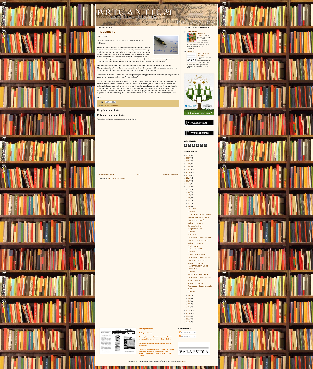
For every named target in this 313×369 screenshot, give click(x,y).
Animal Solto (192, 234)
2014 (188, 310)
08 (189, 200)
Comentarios (185, 336)
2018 (188, 178)
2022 (188, 167)
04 (189, 298)
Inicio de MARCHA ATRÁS (196, 220)
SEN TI (190, 289)
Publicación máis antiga (171, 175)
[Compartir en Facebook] (113, 102)
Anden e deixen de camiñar (197, 254)
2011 (188, 319)
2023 (188, 164)
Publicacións (185, 332)
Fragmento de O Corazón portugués (200, 286)
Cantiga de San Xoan (195, 226)
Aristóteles (191, 212)
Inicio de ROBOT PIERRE (196, 260)
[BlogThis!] (108, 102)
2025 (188, 158)
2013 (188, 313)
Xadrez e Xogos (192, 32)
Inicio (138, 175)
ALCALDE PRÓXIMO (195, 249)
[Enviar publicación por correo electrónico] (101, 102)
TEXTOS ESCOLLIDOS (111, 105)
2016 (188, 184)
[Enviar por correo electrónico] (106, 102)
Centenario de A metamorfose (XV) (199, 237)
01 (189, 307)
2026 (188, 155)
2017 (188, 181)
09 (189, 198)
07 (189, 203)
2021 (188, 169)
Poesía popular (193, 246)
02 (189, 304)
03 (189, 301)
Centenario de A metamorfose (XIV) (199, 257)
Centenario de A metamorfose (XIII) (199, 277)
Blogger (182, 361)
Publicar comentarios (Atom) (116, 178)
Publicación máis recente (106, 175)
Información (191, 51)
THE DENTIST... (106, 31)
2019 (188, 175)
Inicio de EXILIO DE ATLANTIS (198, 240)
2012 (188, 316)
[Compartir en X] (110, 102)
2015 (188, 186)
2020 (188, 172)
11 (189, 192)
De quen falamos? (194, 280)
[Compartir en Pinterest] (115, 102)
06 (189, 206)
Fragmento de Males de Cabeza (198, 217)
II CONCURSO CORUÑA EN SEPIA (199, 214)
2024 (188, 161)
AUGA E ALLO (192, 269)
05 (189, 295)
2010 (188, 322)
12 (189, 189)
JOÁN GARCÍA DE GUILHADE (198, 266)
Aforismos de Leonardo (195, 223)
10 (189, 195)
